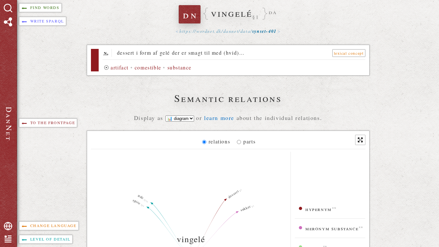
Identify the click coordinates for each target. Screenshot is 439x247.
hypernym (318, 209)
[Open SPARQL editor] (8, 22)
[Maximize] (360, 140)
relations (219, 141)
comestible (148, 67)
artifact (120, 67)
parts (249, 141)
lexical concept (349, 53)
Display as (150, 118)
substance (179, 67)
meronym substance (331, 228)
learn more (219, 118)
